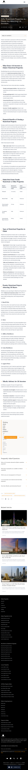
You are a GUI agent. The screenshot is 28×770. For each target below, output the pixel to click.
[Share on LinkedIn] (23, 27)
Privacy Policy (6, 762)
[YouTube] (7, 758)
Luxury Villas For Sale (4, 667)
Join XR (2, 603)
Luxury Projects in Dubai (5, 728)
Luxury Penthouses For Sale (6, 671)
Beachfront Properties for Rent (6, 647)
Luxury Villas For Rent (5, 675)
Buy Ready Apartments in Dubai (6, 630)
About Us (12, 762)
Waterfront (3, 707)
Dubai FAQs (3, 611)
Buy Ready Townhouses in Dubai (6, 636)
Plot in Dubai (3, 628)
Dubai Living (3, 703)
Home (2, 13)
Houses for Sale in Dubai (5, 626)
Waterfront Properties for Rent (11, 292)
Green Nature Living (4, 715)
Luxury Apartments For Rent (6, 673)
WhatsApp (21, 437)
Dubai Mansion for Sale (5, 620)
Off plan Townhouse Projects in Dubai (7, 696)
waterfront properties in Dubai (14, 73)
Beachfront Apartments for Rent (6, 660)
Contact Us (3, 605)
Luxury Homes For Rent (5, 677)
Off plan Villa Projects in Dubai (6, 692)
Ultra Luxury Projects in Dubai (6, 730)
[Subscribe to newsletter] (25, 748)
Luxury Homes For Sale (5, 669)
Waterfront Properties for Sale (6, 649)
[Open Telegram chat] (9, 767)
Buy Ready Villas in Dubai (5, 632)
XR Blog (2, 609)
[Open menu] (24, 2)
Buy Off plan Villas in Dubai (5, 688)
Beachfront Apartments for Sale (6, 658)
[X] (14, 758)
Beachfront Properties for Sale (6, 645)
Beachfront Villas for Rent (5, 656)
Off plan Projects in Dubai (5, 690)
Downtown (3, 709)
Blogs (5, 13)
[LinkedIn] (20, 758)
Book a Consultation (10, 437)
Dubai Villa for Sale (4, 624)
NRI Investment (9, 13)
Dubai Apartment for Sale (5, 622)
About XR (2, 601)
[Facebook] (10, 758)
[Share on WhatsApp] (20, 27)
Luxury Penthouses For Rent (6, 679)
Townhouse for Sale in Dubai (6, 634)
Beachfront (3, 705)
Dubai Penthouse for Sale (5, 618)
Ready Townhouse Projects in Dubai (7, 726)
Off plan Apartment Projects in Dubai (7, 694)
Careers (23, 762)
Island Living (3, 713)
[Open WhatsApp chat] (11, 767)
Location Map (3, 607)
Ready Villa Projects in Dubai (6, 722)
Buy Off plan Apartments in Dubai (6, 686)
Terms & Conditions (18, 751)
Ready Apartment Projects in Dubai (7, 724)
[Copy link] (26, 27)
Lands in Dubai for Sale (5, 639)
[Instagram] (17, 758)
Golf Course (3, 711)
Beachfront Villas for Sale (5, 654)
